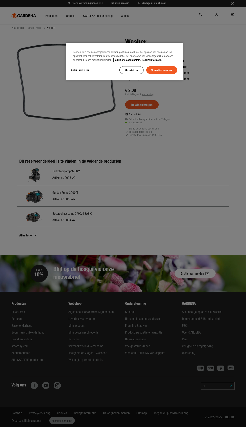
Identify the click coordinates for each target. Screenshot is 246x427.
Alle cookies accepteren (162, 69)
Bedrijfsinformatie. (152, 60)
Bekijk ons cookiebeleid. (127, 60)
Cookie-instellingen (80, 69)
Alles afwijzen (131, 69)
